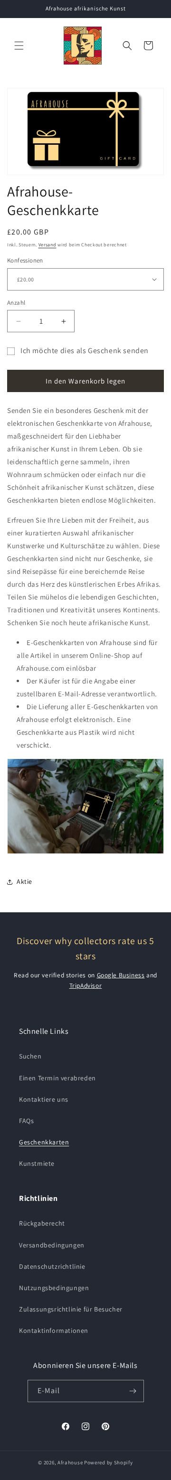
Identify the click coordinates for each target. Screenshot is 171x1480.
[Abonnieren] (133, 1391)
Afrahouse (70, 1462)
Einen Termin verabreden (57, 1078)
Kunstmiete (37, 1163)
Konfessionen (25, 260)
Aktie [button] (24, 881)
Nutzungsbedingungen (54, 1287)
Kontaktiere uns (43, 1099)
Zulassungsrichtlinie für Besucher (71, 1309)
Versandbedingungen (52, 1245)
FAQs (26, 1120)
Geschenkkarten (44, 1142)
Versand (47, 245)
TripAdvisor (85, 985)
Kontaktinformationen (53, 1330)
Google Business (121, 975)
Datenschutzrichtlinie (52, 1266)
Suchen (30, 1056)
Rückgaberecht (42, 1223)
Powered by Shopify (108, 1462)
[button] (19, 45)
